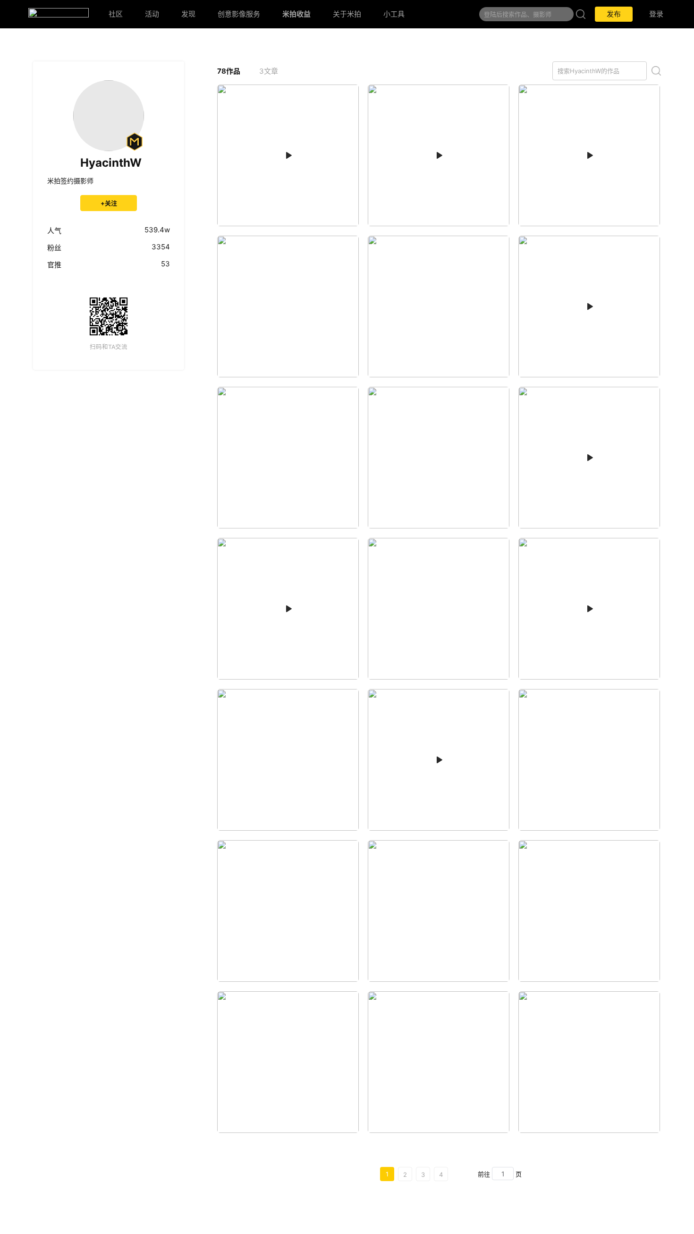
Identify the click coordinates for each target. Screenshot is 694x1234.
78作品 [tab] (228, 71)
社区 (116, 13)
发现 (188, 13)
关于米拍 (347, 13)
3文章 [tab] (268, 71)
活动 (152, 13)
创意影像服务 (239, 13)
